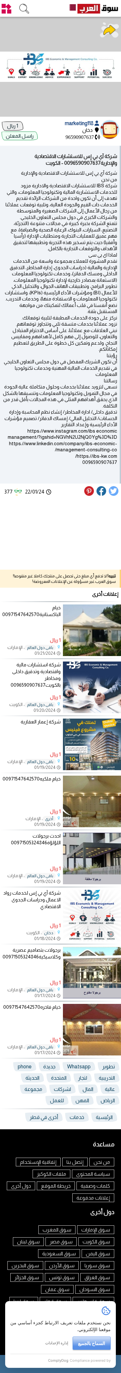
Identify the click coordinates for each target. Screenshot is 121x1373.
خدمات (77, 1117)
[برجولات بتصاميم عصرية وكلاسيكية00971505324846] (92, 996)
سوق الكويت (96, 1241)
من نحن (102, 1162)
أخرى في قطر (44, 1117)
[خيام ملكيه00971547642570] (92, 825)
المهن (82, 1100)
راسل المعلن (20, 136)
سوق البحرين (25, 1265)
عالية (110, 1089)
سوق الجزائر (27, 1277)
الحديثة (32, 1078)
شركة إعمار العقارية (41, 721)
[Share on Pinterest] (90, 494)
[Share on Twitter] (114, 494)
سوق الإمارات (95, 1229)
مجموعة (33, 1089)
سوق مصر (61, 1241)
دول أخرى (21, 1186)
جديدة (49, 1066)
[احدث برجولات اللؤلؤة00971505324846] (92, 882)
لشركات (62, 1089)
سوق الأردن (62, 1265)
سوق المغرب (57, 1229)
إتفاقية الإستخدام (38, 1162)
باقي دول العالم (40, 647)
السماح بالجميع (91, 1343)
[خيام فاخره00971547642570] (92, 1053)
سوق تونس (62, 1277)
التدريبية (107, 1078)
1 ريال (12, 126)
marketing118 (80, 123)
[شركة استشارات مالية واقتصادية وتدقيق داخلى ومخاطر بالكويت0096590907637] (92, 711)
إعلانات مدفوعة (93, 1198)
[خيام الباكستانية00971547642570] (92, 654)
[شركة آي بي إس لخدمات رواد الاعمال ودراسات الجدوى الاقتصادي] (92, 939)
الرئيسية (104, 1117)
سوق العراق (97, 1277)
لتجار (82, 1078)
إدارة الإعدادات (56, 1342)
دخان (48, 933)
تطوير (108, 1066)
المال (88, 1089)
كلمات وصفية (95, 1186)
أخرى (49, 819)
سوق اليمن (98, 1253)
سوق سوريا (97, 1265)
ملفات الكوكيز (51, 1174)
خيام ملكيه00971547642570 (32, 778)
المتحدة (58, 1078)
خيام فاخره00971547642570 (32, 1007)
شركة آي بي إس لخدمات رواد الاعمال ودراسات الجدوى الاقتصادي (32, 899)
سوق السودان (94, 1289)
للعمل (57, 1100)
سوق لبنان (28, 1241)
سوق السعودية (59, 1253)
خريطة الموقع (56, 1186)
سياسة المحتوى (93, 1174)
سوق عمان (57, 1289)
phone (25, 1066)
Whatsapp (79, 1066)
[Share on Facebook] (102, 494)
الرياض (108, 1100)
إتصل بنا (75, 1162)
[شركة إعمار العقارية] (92, 768)
